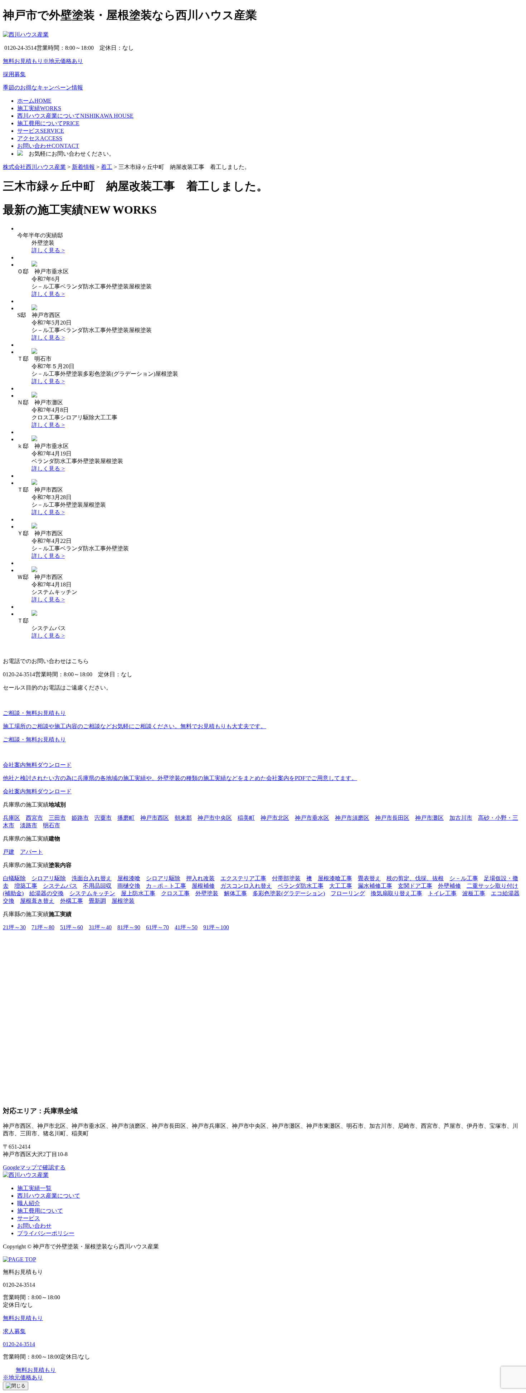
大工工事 (340, 886)
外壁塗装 (206, 893)
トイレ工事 (442, 893)
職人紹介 (28, 1203)
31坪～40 (100, 927)
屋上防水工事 (138, 893)
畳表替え (369, 878)
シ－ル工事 (463, 878)
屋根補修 (203, 886)
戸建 (8, 852)
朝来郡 (183, 818)
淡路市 (28, 825)
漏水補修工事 (375, 886)
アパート (31, 852)
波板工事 (473, 893)
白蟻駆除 (14, 878)
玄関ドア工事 (415, 886)
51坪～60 (71, 927)
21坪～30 (14, 927)
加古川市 (460, 818)
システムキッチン (92, 893)
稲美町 (246, 818)
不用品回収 (97, 886)
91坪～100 (216, 927)
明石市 (51, 825)
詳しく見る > (48, 250)
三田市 (57, 818)
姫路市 (80, 818)
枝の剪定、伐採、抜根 (415, 878)
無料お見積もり (23, 1318)
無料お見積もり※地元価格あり (43, 61)
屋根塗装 (123, 901)
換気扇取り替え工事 (396, 893)
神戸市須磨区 (352, 818)
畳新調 (97, 901)
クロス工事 (175, 893)
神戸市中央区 (215, 818)
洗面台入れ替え (92, 878)
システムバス (60, 886)
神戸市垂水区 (312, 818)
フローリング (348, 893)
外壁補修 (449, 886)
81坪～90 (128, 927)
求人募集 (14, 1331)
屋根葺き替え (37, 901)
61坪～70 (157, 927)
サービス (28, 1218)
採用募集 (14, 74)
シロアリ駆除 (48, 878)
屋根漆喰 (128, 878)
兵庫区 (11, 818)
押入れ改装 (200, 878)
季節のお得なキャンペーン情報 (43, 87)
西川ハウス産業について (48, 1196)
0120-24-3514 (19, 1344)
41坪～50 (186, 927)
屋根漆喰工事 (335, 878)
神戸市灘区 (429, 818)
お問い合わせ (34, 1226)
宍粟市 (103, 818)
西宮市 (34, 818)
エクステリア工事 (243, 878)
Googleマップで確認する (34, 1167)
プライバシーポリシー (45, 1233)
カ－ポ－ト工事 (166, 886)
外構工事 (71, 901)
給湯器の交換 (46, 893)
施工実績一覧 (34, 1188)
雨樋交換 (128, 886)
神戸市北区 (274, 818)
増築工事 (25, 886)
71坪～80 (42, 927)
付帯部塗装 (286, 878)
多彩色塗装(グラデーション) (289, 893)
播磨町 (126, 818)
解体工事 (235, 893)
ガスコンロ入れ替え (246, 886)
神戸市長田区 (392, 818)
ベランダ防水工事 (300, 886)
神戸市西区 (154, 818)
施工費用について (40, 1211)
